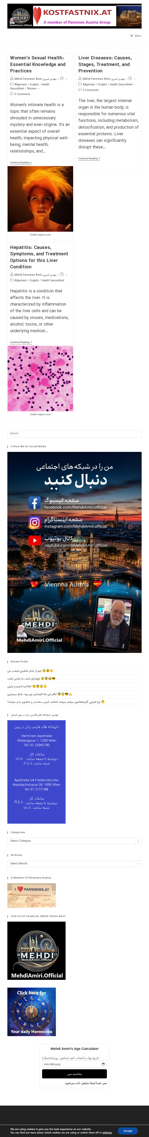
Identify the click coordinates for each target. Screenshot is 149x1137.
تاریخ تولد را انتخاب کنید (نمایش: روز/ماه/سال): (70, 1058)
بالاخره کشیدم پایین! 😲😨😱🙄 (27, 686)
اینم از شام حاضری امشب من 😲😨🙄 (30, 671)
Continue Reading (21, 163)
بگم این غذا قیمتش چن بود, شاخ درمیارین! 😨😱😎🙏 (39, 694)
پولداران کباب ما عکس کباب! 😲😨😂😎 (31, 679)
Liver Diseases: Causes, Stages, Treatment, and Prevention (105, 65)
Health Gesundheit (121, 85)
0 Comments (22, 94)
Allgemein (21, 85)
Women (31, 89)
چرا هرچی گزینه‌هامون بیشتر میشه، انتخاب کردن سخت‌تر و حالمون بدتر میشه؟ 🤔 (56, 702)
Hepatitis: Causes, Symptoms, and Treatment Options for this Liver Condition (39, 257)
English (34, 85)
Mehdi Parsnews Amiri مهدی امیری (35, 79)
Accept (128, 1131)
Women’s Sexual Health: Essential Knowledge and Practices (38, 65)
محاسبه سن (74, 1073)
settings (107, 1132)
